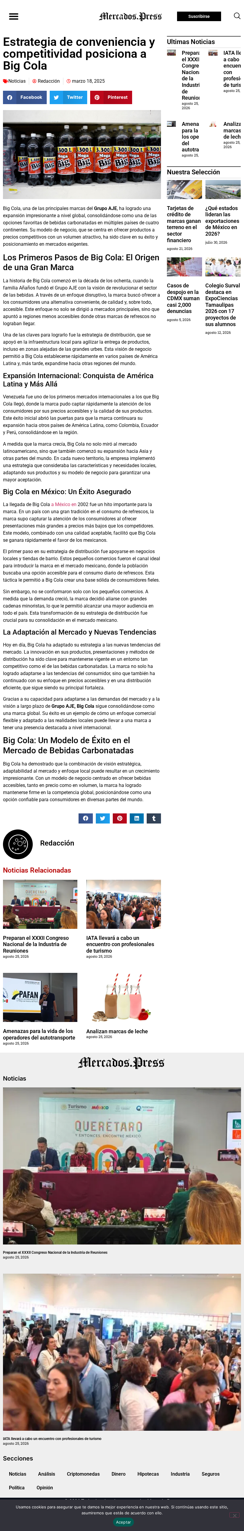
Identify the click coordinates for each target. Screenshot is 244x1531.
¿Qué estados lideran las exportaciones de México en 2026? (222, 221)
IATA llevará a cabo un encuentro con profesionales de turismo (120, 944)
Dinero (119, 1474)
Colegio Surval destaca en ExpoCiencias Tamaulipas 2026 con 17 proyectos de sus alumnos (222, 304)
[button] (13, 16)
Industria (180, 1474)
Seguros (211, 1474)
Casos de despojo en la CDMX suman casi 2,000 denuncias (183, 298)
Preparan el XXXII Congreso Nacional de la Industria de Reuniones (36, 944)
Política (17, 1488)
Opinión (45, 1488)
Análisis (46, 1474)
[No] (234, 1515)
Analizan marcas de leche (117, 1031)
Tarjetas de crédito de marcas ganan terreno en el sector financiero (184, 224)
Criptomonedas (83, 1474)
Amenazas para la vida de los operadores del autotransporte (39, 1034)
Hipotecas (148, 1474)
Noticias (17, 81)
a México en (63, 504)
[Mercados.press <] (130, 16)
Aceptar (123, 1522)
